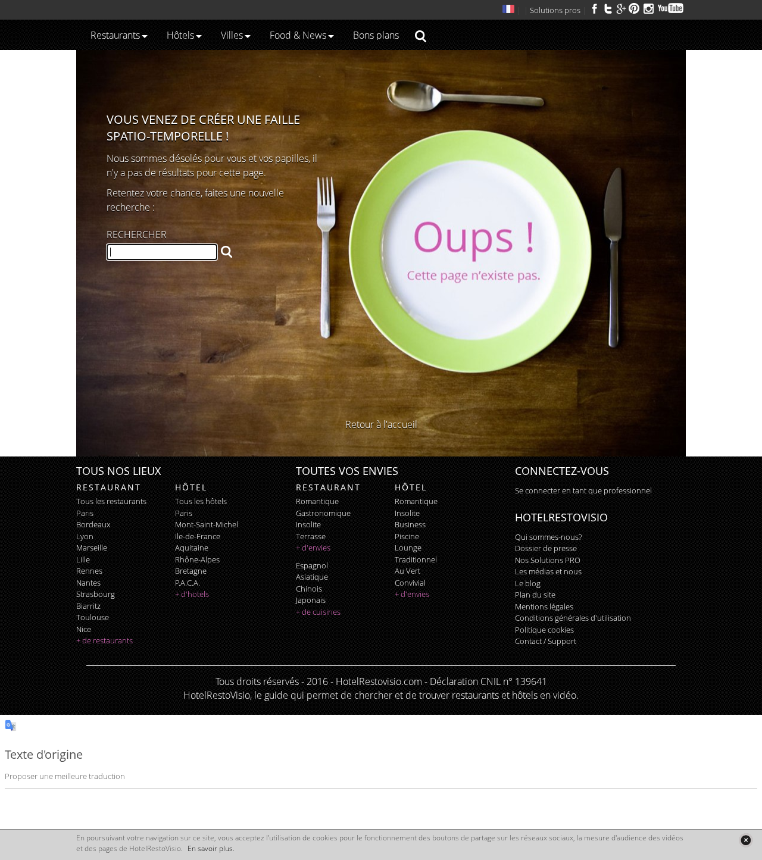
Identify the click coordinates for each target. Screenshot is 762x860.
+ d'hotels (192, 594)
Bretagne (191, 570)
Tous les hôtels (201, 501)
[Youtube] (671, 8)
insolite (308, 524)
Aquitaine (191, 547)
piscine (407, 536)
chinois (309, 588)
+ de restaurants (104, 640)
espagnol (312, 565)
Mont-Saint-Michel (206, 524)
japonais (311, 600)
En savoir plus (210, 848)
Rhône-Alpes (197, 559)
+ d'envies (313, 547)
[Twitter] (607, 8)
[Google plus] (620, 8)
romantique (317, 501)
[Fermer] (745, 840)
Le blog (528, 583)
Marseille (91, 547)
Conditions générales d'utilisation (573, 617)
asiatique (312, 576)
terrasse (311, 536)
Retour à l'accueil (381, 424)
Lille (83, 559)
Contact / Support (545, 641)
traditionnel (416, 559)
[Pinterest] (634, 8)
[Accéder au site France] (508, 10)
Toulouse (92, 617)
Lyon (84, 536)
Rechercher (137, 234)
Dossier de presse (546, 548)
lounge (408, 547)
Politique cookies (544, 629)
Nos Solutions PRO (547, 560)
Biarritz (88, 606)
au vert (407, 570)
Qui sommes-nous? (548, 536)
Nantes (88, 582)
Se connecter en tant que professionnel (583, 490)
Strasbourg (95, 594)
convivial (410, 582)
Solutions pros (555, 10)
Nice (83, 629)
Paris (84, 513)
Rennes (89, 570)
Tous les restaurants (111, 501)
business (410, 524)
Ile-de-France (197, 536)
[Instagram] (649, 10)
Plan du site (535, 594)
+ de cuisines (318, 611)
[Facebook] (594, 8)
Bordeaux (93, 524)
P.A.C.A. (187, 582)
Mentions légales (544, 606)
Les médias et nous (548, 571)
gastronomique (323, 513)
